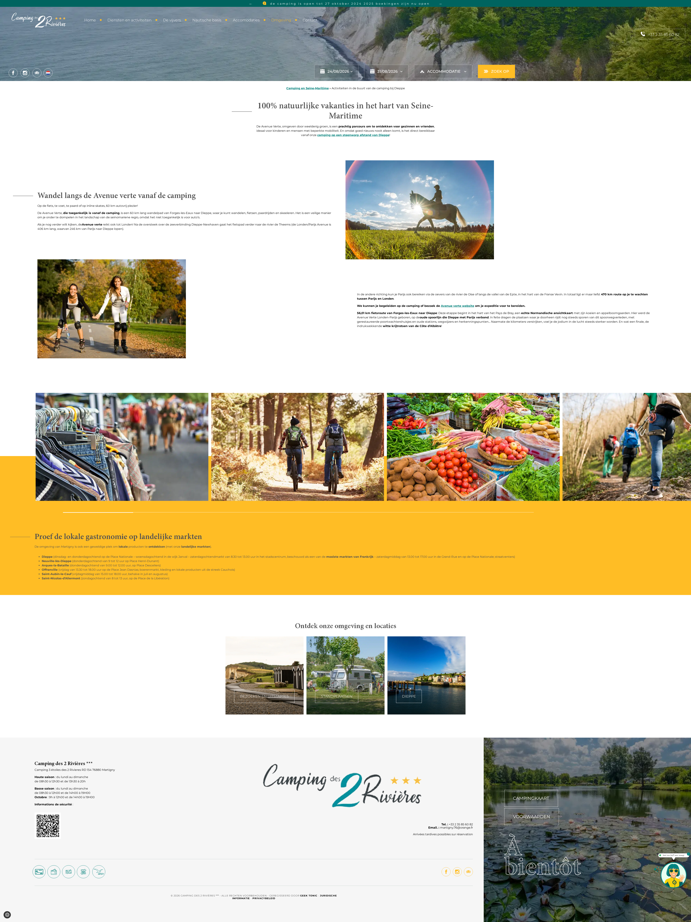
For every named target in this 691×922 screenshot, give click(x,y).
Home (90, 20)
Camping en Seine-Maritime (307, 88)
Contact (310, 20)
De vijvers (172, 20)
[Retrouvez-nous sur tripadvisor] (36, 72)
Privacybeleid (263, 898)
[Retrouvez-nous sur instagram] (25, 72)
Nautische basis (206, 20)
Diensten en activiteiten (129, 20)
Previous (250, 3)
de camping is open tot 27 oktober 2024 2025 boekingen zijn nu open (349, 3)
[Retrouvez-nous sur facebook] (13, 72)
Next (440, 3)
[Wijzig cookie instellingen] (7, 914)
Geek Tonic (308, 895)
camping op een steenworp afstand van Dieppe (353, 135)
